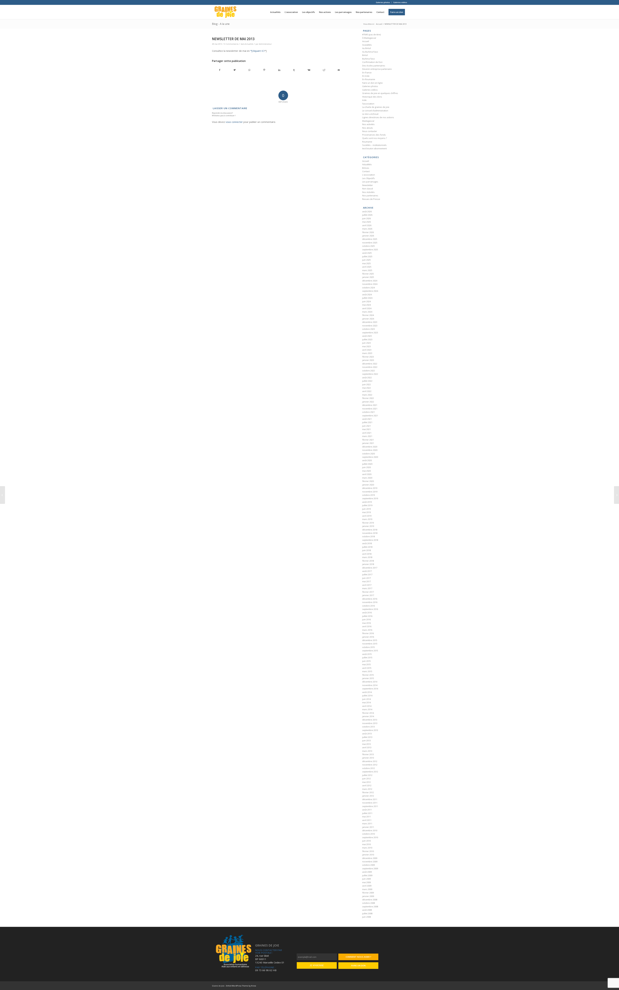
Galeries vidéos (400, 2)
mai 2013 (366, 744)
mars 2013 (367, 751)
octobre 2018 (368, 536)
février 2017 (368, 591)
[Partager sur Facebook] (219, 70)
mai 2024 (366, 304)
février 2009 (368, 892)
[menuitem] (383, 2)
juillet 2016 (367, 616)
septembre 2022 (370, 373)
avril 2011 (366, 820)
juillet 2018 (367, 546)
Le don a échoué (370, 114)
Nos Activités (368, 192)
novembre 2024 (369, 284)
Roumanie (367, 141)
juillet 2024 (367, 297)
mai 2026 (366, 221)
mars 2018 (367, 557)
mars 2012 (367, 789)
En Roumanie (368, 79)
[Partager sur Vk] (309, 70)
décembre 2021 (369, 405)
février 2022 (368, 398)
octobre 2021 (368, 412)
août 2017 (367, 571)
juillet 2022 (367, 380)
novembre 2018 (369, 533)
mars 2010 (367, 847)
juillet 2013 (367, 737)
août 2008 (367, 909)
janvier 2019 (368, 526)
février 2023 (368, 356)
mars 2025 (367, 270)
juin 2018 (366, 550)
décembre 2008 (369, 899)
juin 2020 (366, 467)
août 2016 (367, 612)
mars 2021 (367, 436)
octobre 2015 (368, 647)
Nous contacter (369, 131)
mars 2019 (367, 519)
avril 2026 (366, 225)
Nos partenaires (370, 195)
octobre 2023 (368, 329)
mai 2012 (366, 782)
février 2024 (368, 315)
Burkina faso (368, 58)
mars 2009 (367, 889)
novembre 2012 (369, 764)
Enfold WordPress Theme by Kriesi (241, 986)
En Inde (365, 75)
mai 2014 (366, 702)
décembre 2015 (369, 640)
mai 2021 (366, 429)
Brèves (365, 168)
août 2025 (367, 252)
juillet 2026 (367, 214)
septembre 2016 (370, 609)
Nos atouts (367, 127)
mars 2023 (367, 353)
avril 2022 (366, 391)
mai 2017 (366, 581)
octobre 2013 (368, 726)
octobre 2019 (368, 495)
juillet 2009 (367, 875)
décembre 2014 (369, 681)
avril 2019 (366, 515)
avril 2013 (366, 747)
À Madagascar (369, 37)
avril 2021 (366, 432)
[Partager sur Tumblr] (294, 70)
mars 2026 (367, 228)
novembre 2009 (369, 861)
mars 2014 (367, 709)
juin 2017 (366, 578)
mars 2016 (367, 629)
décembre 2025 (369, 239)
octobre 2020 (368, 453)
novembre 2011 (369, 802)
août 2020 (367, 460)
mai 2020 (366, 470)
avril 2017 (366, 584)
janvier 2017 (368, 595)
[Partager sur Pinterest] (264, 70)
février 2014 (368, 712)
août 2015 (367, 654)
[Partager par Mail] (338, 70)
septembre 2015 (370, 650)
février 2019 (368, 522)
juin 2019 (366, 508)
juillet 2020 (367, 463)
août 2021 (367, 418)
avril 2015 (366, 668)
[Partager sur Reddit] (324, 70)
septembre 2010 (370, 837)
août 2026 (367, 211)
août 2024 (367, 294)
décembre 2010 (369, 830)
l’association (368, 103)
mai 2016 (366, 623)
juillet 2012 (367, 775)
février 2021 (368, 439)
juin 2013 (366, 740)
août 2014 (367, 692)
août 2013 (367, 733)
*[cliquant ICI (257, 50)
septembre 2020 (370, 457)
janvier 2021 (368, 443)
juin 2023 (366, 342)
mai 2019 (366, 512)
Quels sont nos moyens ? (374, 138)
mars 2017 (367, 588)
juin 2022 (366, 384)
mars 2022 (367, 394)
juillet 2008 (367, 913)
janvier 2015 (368, 678)
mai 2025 (366, 263)
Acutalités (367, 44)
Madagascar (368, 120)
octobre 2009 (368, 864)
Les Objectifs (368, 178)
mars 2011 (367, 823)
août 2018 (367, 543)
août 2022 (367, 377)
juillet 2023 (367, 339)
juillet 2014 (367, 695)
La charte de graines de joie (375, 107)
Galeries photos (383, 2)
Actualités (249, 44)
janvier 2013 (368, 757)
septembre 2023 (370, 332)
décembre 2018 (369, 529)
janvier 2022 (368, 401)
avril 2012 (366, 785)
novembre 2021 (369, 408)
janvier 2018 (368, 564)
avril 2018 (366, 553)
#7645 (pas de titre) (371, 34)
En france (367, 72)
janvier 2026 (368, 235)
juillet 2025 (367, 256)
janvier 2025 (368, 277)
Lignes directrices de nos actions (378, 117)
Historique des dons (372, 96)
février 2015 (368, 674)
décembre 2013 (369, 719)
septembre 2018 (370, 540)
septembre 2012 (370, 771)
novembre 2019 (369, 491)
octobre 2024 (368, 287)
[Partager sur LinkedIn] (279, 70)
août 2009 (367, 871)
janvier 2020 (368, 484)
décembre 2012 (369, 761)
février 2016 (368, 633)
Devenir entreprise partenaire (377, 69)
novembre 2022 (369, 367)
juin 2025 (366, 259)
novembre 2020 (369, 450)
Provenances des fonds (374, 134)
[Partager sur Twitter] (234, 70)
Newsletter (367, 185)
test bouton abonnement (374, 148)
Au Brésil (366, 48)
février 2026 (368, 232)
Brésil (365, 55)
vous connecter (234, 121)
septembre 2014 (370, 688)
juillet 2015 (367, 657)
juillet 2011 (367, 813)
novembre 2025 (369, 242)
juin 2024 (366, 301)
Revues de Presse (371, 199)
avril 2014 (366, 706)
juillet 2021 (367, 422)
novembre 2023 (369, 325)
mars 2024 (367, 311)
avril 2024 (366, 308)
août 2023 (367, 335)
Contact (366, 171)
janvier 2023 (368, 360)
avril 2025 (366, 266)
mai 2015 (366, 664)
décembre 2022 (369, 363)
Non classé (367, 188)
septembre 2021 (370, 415)
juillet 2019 (367, 505)
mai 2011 (366, 816)
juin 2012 (366, 778)
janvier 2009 (368, 896)
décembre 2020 (369, 446)
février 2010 (368, 851)
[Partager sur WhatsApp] (249, 70)
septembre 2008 (370, 906)
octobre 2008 (368, 903)
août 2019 (367, 501)
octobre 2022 (368, 370)
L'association (368, 174)
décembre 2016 (369, 598)
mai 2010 (366, 844)
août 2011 (367, 809)
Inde (364, 100)
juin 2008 (366, 916)
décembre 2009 (369, 858)
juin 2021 (366, 425)
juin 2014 (366, 699)
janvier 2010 (368, 854)
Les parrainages (370, 181)
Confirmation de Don (372, 62)
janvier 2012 (368, 795)
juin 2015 (366, 661)
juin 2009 (366, 878)
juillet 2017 (367, 574)
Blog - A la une (221, 24)
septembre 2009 (370, 868)
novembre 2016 (369, 602)
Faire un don (358, 965)
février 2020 (368, 481)
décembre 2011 (369, 799)
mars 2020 (367, 477)
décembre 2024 (369, 280)
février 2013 (368, 754)
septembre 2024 (370, 290)
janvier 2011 (368, 827)
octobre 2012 (368, 768)
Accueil (365, 41)
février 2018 (368, 560)
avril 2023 (366, 349)
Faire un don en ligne (372, 82)
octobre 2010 (368, 833)
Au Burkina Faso (370, 51)
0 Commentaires (231, 44)
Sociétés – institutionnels (374, 145)
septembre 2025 (370, 249)
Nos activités (368, 124)
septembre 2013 (370, 730)
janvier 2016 (368, 636)
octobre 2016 (368, 605)
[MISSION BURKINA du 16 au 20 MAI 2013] (2, 495)
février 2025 (368, 273)
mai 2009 (366, 882)
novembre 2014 (369, 685)
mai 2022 (366, 387)
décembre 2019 (369, 488)
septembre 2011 (370, 806)
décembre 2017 (369, 567)
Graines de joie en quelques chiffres (380, 93)
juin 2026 (366, 218)
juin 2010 (366, 840)
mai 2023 (366, 346)
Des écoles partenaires (373, 65)
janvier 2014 (368, 716)
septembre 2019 (370, 498)
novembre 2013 (369, 723)
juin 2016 (366, 619)
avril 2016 (366, 626)
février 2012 (368, 792)
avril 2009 (366, 885)
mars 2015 (367, 671)
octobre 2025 (368, 246)
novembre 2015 (369, 643)
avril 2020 (366, 474)
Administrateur (265, 44)
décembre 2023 (369, 322)
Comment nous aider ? (358, 956)
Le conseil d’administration (375, 110)
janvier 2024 (368, 318)
